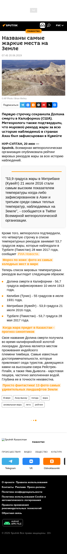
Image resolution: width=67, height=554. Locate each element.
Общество (41, 452)
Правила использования (31, 482)
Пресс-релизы (36, 487)
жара (45, 398)
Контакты (8, 487)
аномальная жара (12, 404)
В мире (7, 398)
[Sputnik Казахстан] (11, 26)
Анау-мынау (21, 398)
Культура (56, 452)
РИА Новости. (28, 254)
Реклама (20, 487)
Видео (28, 452)
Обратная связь (12, 513)
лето (28, 404)
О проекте (8, 482)
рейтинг (39, 404)
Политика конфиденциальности (22, 491)
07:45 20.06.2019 (12, 55)
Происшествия (11, 452)
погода (34, 398)
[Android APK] (13, 523)
